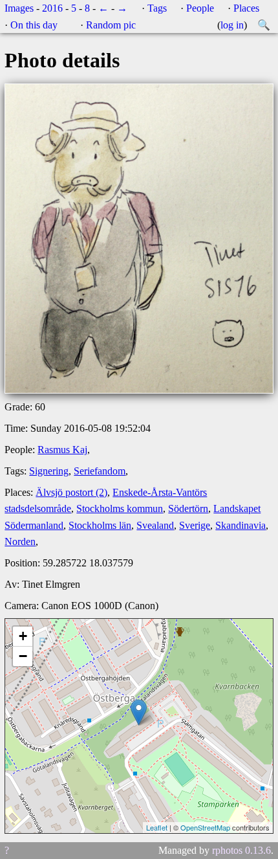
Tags (157, 8)
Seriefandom (99, 470)
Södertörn (188, 508)
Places (246, 8)
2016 (52, 8)
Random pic (111, 24)
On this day (34, 24)
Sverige (194, 525)
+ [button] (23, 636)
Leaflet (156, 827)
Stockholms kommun (119, 508)
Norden (20, 541)
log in (232, 24)
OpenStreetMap (205, 827)
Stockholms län (100, 525)
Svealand (155, 525)
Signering (49, 470)
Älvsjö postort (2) (71, 492)
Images (19, 8)
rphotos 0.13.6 (241, 850)
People (200, 8)
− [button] (23, 656)
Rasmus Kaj (62, 449)
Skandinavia (240, 525)
